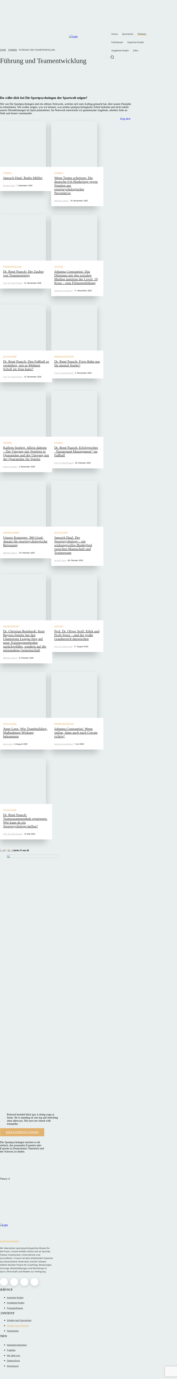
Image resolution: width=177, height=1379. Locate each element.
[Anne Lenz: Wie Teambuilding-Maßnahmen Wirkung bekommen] (23, 695)
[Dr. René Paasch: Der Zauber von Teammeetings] (23, 238)
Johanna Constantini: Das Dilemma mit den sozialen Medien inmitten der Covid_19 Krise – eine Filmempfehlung (76, 277)
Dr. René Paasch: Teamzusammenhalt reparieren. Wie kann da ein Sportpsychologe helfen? (25, 820)
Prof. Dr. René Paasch (12, 283)
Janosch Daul (9, 185)
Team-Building (18, 76)
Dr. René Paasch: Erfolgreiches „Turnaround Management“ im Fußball (76, 451)
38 (13, 850)
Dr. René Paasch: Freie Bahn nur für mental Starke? (77, 363)
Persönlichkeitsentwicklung (24, 88)
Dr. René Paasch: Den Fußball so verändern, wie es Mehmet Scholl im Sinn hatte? (26, 365)
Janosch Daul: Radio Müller (23, 178)
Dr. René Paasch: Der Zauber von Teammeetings (23, 273)
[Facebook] (4, 1282)
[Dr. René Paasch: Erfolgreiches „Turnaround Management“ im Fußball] (74, 414)
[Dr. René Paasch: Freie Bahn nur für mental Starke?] (74, 328)
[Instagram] (14, 1282)
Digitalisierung (11, 626)
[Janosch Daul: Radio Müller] (23, 144)
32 (9, 850)
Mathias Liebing (61, 200)
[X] (24, 1282)
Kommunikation (18, 84)
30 (4, 850)
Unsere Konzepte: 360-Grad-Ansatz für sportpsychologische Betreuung (25, 541)
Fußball (7, 172)
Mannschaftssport (64, 356)
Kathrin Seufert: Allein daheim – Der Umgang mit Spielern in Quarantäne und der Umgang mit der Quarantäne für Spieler (26, 453)
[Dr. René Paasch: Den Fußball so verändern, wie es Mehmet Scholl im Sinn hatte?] (23, 328)
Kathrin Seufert (10, 466)
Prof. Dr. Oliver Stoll (63, 646)
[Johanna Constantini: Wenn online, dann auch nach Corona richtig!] (74, 695)
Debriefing (15, 80)
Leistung (58, 266)
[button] (112, 57)
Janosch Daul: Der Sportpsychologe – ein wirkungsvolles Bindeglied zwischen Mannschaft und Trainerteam (73, 545)
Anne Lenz (7, 744)
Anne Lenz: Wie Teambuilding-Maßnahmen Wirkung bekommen (25, 732)
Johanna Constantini (63, 290)
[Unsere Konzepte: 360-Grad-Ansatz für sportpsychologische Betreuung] (23, 504)
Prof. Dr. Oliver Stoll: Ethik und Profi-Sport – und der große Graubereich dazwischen (76, 635)
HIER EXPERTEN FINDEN (22, 1132)
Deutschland (10, 356)
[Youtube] (34, 1282)
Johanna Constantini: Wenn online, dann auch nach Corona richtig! (75, 732)
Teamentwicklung (19, 72)
